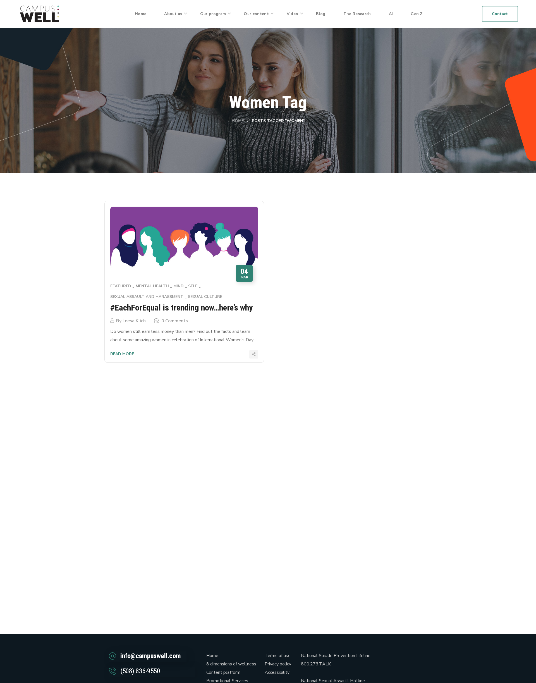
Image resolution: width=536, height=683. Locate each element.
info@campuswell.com (150, 656)
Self (192, 286)
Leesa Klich (134, 321)
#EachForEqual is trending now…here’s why (181, 307)
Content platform (223, 672)
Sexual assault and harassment (146, 296)
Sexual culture (205, 296)
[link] (40, 14)
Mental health (152, 286)
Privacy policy (278, 664)
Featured (120, 286)
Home (238, 120)
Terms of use (278, 656)
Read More (122, 354)
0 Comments (174, 321)
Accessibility (277, 672)
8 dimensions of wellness (231, 664)
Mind (178, 286)
